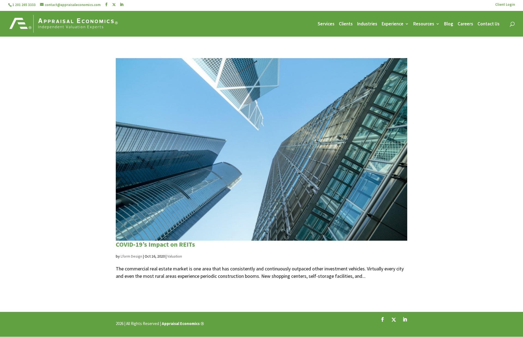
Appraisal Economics (181, 323)
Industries (367, 24)
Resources (423, 24)
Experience (392, 24)
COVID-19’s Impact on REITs (155, 244)
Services (326, 24)
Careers (465, 24)
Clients (346, 24)
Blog (448, 24)
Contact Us (489, 24)
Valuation (174, 256)
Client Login (505, 5)
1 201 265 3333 (24, 4)
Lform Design (131, 256)
